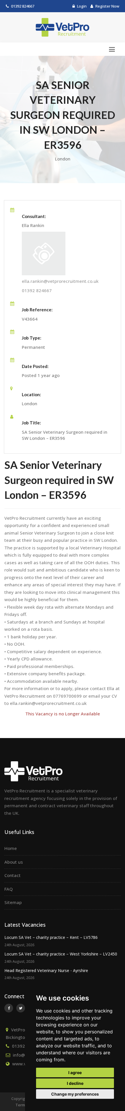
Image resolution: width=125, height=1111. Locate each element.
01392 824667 (22, 6)
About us (13, 862)
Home (10, 848)
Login (81, 6)
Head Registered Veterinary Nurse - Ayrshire (46, 970)
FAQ (8, 889)
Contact (12, 875)
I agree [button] (75, 1072)
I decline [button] (75, 1083)
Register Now (106, 6)
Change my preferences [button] (75, 1094)
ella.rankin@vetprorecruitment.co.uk (60, 281)
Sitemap (13, 902)
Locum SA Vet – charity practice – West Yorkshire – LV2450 (60, 954)
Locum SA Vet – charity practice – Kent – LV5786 (51, 937)
